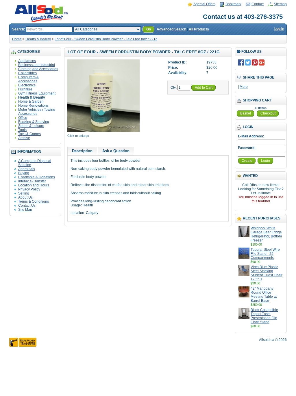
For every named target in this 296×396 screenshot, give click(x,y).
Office (22, 118)
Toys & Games (29, 134)
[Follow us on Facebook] (241, 62)
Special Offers (204, 4)
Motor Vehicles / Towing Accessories (36, 112)
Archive (24, 138)
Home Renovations (33, 105)
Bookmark (233, 4)
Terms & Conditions (33, 201)
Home (17, 39)
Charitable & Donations (36, 177)
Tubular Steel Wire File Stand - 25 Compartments (265, 254)
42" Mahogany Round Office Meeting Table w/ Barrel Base (264, 294)
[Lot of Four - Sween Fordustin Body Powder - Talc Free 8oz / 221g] (103, 132)
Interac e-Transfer (32, 181)
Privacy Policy (29, 189)
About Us (25, 197)
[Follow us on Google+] (262, 62)
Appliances (27, 61)
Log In (279, 29)
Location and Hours (33, 185)
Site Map (25, 210)
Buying (23, 173)
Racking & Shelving (33, 122)
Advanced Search (171, 29)
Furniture (25, 89)
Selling (23, 193)
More (244, 87)
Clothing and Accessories (38, 69)
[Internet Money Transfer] (22, 346)
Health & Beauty (38, 39)
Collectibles (27, 73)
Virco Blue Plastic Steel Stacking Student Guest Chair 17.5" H (266, 273)
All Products (199, 29)
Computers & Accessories (28, 79)
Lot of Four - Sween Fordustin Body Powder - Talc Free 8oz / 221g (106, 39)
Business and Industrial (36, 65)
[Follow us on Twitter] (248, 62)
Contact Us (27, 206)
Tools (22, 130)
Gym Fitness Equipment (37, 93)
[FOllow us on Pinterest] (255, 62)
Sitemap (280, 4)
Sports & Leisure (31, 126)
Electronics (27, 85)
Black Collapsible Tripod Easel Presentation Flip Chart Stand (264, 316)
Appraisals (26, 169)
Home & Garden (31, 101)
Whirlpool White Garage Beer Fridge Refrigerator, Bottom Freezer (266, 234)
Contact (257, 4)
